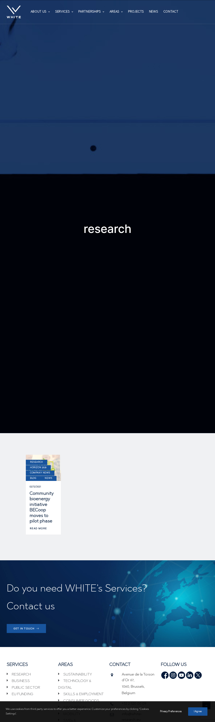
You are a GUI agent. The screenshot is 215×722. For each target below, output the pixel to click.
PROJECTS (136, 11)
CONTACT (170, 11)
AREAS (114, 11)
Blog (33, 478)
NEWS (153, 11)
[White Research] (14, 12)
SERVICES (62, 11)
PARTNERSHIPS (89, 11)
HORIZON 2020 (38, 467)
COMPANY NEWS (40, 473)
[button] (165, 674)
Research (36, 462)
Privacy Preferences (171, 711)
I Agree (198, 711)
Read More (38, 528)
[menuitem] (40, 12)
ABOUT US (39, 11)
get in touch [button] (23, 628)
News (48, 478)
